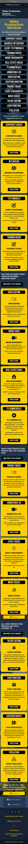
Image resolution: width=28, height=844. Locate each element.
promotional (19, 600)
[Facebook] (8, 811)
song (4, 600)
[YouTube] (12, 811)
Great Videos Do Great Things (14, 816)
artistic (11, 602)
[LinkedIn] (15, 811)
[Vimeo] (18, 811)
